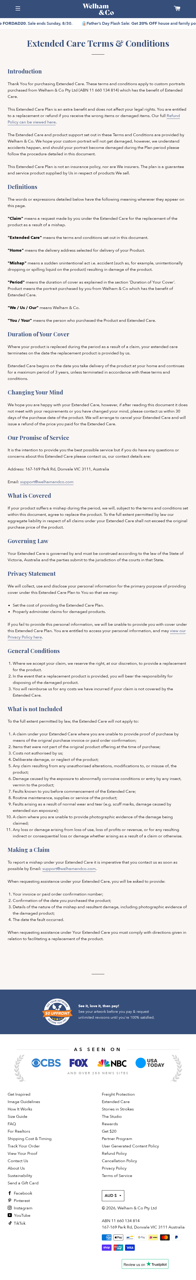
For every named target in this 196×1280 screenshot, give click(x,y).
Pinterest (21, 1201)
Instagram (22, 1208)
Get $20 (109, 1131)
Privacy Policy (114, 1168)
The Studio (112, 1116)
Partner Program (117, 1139)
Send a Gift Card (23, 1183)
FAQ (12, 1124)
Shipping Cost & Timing (30, 1139)
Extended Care (116, 1102)
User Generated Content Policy (130, 1146)
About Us (16, 1168)
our (182, 631)
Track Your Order (24, 1146)
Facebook (22, 1193)
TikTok (19, 1223)
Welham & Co (130, 1208)
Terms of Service (117, 1176)
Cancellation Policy (119, 1161)
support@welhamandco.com (47, 482)
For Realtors (19, 1131)
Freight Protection (118, 1094)
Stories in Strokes (118, 1109)
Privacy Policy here (25, 637)
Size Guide (17, 1116)
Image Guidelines (24, 1102)
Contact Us (18, 1161)
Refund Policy (114, 1153)
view (174, 631)
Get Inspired (19, 1094)
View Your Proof (22, 1153)
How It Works (20, 1109)
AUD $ (111, 1195)
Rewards (110, 1124)
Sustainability (20, 1176)
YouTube (21, 1215)
